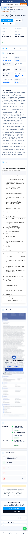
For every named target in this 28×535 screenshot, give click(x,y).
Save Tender (18, 20)
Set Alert (12, 23)
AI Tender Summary (7, 20)
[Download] (23, 458)
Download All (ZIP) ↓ (22, 452)
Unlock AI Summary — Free (14, 369)
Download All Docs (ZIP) (15, 511)
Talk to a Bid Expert (15, 508)
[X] (24, 518)
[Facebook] (19, 518)
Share (4, 23)
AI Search (24, 4)
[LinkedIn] (22, 518)
